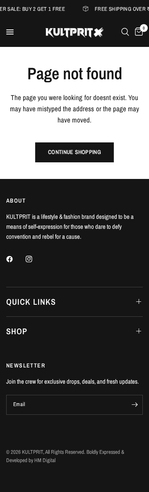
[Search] (125, 32)
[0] (137, 32)
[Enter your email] (134, 405)
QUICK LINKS (31, 301)
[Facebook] (15, 259)
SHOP (16, 331)
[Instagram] (35, 259)
